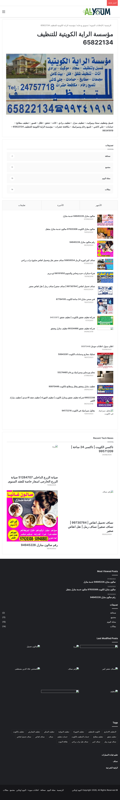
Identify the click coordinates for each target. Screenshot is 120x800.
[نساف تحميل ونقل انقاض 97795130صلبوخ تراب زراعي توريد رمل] (99, 655)
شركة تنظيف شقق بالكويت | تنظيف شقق (77, 317)
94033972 (54, 317)
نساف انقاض (40, 737)
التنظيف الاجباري (110, 732)
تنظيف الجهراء (78, 732)
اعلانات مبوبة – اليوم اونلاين (27, 790)
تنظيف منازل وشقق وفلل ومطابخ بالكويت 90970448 (72, 386)
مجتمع (113, 617)
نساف (51, 737)
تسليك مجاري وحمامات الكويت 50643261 (76, 354)
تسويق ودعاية (82, 25)
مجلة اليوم (111, 622)
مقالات (113, 626)
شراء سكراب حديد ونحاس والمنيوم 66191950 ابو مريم (71, 273)
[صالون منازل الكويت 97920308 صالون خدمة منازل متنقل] (105, 233)
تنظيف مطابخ (98, 737)
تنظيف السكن (49, 732)
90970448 (85, 346)
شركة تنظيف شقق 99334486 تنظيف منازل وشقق (73, 328)
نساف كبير (96, 742)
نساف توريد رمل (110, 742)
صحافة (113, 613)
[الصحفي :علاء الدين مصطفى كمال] (21, 678)
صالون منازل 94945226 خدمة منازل (79, 216)
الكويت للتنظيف (94, 732)
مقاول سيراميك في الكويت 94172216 (78, 410)
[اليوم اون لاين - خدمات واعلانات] (96, 11)
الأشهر (99, 205)
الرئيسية (108, 25)
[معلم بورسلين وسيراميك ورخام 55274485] (105, 377)
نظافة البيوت (63, 742)
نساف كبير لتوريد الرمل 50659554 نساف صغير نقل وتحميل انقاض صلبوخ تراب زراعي (58, 260)
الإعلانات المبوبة (96, 25)
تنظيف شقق (111, 737)
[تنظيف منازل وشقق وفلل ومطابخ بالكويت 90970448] (105, 389)
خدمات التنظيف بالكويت (80, 737)
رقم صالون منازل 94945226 (82, 242)
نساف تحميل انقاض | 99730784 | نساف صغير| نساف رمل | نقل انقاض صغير (62, 286)
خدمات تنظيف (62, 737)
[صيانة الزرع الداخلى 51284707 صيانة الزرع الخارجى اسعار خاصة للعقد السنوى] (32, 459)
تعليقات (21, 205)
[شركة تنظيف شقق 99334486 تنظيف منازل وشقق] (105, 335)
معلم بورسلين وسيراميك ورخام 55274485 (76, 372)
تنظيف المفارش (34, 732)
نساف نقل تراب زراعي (80, 742)
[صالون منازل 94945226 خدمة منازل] (105, 220)
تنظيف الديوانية (63, 732)
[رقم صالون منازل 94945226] (105, 249)
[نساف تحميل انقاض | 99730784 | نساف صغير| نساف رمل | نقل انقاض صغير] (105, 290)
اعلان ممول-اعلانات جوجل (101, 346)
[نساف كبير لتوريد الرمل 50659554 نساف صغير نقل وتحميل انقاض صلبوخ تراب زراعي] (105, 264)
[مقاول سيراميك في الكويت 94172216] (105, 417)
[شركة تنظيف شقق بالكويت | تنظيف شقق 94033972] (105, 320)
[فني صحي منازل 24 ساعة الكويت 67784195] (105, 306)
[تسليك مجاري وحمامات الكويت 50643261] (105, 361)
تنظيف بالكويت (18, 732)
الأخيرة (60, 205)
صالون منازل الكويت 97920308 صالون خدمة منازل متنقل (70, 229)
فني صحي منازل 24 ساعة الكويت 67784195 (75, 299)
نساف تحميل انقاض (24, 737)
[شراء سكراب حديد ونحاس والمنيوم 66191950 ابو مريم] (105, 277)
